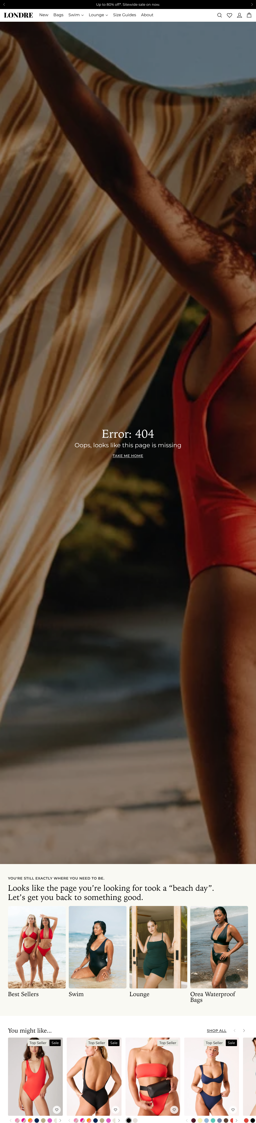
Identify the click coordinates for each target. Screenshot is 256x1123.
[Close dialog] (36, 494)
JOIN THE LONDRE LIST (176, 577)
